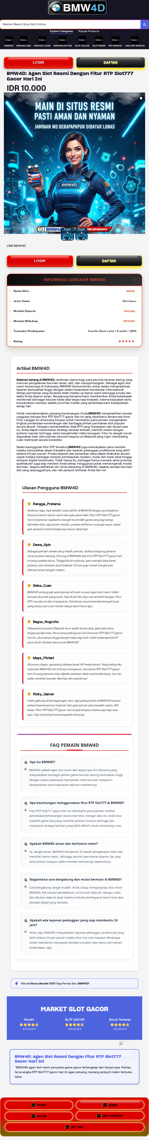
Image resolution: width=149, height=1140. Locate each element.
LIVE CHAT (77, 1127)
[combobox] (70, 24)
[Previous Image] (7, 163)
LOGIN (38, 62)
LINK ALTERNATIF (112, 1115)
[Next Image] (142, 163)
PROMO (41, 1104)
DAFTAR (111, 62)
